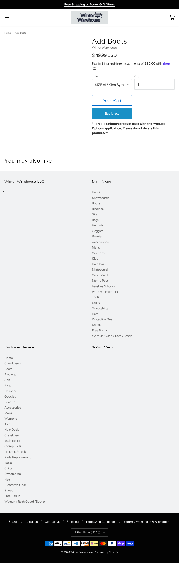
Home (7, 32)
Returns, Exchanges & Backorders (146, 522)
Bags (95, 220)
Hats (95, 314)
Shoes (96, 325)
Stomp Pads (100, 280)
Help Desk (99, 264)
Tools (95, 297)
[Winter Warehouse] (89, 17)
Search (13, 522)
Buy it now (112, 114)
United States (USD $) (87, 532)
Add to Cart (112, 100)
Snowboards (100, 198)
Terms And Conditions (101, 522)
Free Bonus (100, 330)
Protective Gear (103, 319)
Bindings (98, 209)
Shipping (73, 522)
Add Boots (20, 32)
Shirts (96, 303)
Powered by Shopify (106, 552)
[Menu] (21, 17)
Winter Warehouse (104, 47)
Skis (95, 214)
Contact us (52, 522)
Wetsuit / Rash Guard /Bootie (112, 336)
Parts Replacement (105, 292)
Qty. (136, 76)
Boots (96, 203)
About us (31, 522)
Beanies (97, 236)
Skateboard (100, 270)
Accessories (100, 242)
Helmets (98, 225)
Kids (95, 258)
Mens (96, 247)
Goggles (97, 231)
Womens (98, 253)
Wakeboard (100, 275)
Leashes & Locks (103, 286)
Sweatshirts (100, 308)
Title (95, 76)
